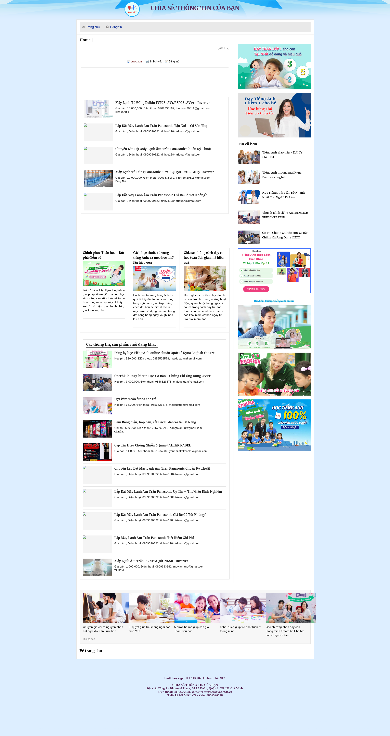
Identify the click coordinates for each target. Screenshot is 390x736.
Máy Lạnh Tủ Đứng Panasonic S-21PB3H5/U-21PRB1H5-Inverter (164, 172)
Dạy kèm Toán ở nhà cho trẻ (135, 399)
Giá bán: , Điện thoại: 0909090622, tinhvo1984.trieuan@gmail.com (158, 131)
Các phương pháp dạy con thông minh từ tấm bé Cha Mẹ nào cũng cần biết (285, 630)
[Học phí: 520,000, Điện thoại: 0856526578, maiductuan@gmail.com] (97, 359)
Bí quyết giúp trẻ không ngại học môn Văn (149, 629)
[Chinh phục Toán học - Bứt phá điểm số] (104, 273)
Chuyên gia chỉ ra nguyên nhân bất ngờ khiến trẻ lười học (103, 629)
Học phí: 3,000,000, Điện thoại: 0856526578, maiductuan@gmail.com (159, 381)
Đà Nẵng (119, 431)
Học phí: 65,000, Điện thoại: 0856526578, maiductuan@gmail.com (157, 404)
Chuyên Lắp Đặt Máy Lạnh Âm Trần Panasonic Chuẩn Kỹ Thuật (163, 149)
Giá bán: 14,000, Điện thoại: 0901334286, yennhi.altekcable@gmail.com (161, 451)
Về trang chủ (91, 650)
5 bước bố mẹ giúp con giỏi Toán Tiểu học (191, 629)
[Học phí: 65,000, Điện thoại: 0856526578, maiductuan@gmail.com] (97, 405)
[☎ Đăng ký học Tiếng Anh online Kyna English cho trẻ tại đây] (274, 347)
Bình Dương (122, 112)
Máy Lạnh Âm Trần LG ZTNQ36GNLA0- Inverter (151, 561)
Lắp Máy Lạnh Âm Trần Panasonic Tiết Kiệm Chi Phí (154, 538)
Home (85, 40)
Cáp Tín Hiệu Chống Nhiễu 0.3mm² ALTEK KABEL (152, 445)
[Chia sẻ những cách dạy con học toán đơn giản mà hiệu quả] (205, 278)
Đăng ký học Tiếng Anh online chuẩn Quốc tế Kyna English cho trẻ (164, 353)
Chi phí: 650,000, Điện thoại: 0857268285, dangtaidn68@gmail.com (158, 427)
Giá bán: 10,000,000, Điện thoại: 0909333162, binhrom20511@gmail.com (162, 108)
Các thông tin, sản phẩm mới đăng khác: (122, 344)
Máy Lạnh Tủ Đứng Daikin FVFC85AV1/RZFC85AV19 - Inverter (162, 103)
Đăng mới (174, 61)
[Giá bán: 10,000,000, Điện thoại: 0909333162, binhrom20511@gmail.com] (98, 109)
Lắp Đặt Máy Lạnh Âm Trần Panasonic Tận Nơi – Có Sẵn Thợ (161, 126)
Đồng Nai (120, 181)
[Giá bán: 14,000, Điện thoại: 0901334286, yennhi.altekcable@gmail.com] (97, 452)
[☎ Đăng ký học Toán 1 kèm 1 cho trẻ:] (274, 87)
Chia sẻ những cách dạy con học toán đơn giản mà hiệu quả (204, 257)
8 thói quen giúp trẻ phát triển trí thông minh (240, 629)
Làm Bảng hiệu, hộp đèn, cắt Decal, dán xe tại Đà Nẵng (155, 422)
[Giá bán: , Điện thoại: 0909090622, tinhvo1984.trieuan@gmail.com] (98, 132)
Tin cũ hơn (247, 144)
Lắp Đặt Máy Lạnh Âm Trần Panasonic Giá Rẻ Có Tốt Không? (161, 195)
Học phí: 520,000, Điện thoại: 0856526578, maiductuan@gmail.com (158, 358)
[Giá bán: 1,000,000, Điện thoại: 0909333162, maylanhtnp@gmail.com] (97, 567)
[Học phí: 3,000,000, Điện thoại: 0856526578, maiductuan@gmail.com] (97, 382)
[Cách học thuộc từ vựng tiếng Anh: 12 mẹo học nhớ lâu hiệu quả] (154, 278)
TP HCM (119, 570)
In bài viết (156, 61)
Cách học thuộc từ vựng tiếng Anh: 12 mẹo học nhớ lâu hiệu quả (153, 257)
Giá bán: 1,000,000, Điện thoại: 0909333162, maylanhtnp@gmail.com (159, 566)
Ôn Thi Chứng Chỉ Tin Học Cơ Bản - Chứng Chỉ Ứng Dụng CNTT (162, 376)
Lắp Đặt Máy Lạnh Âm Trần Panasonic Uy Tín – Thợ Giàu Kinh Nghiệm (168, 492)
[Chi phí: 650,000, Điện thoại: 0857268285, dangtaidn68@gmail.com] (97, 429)
